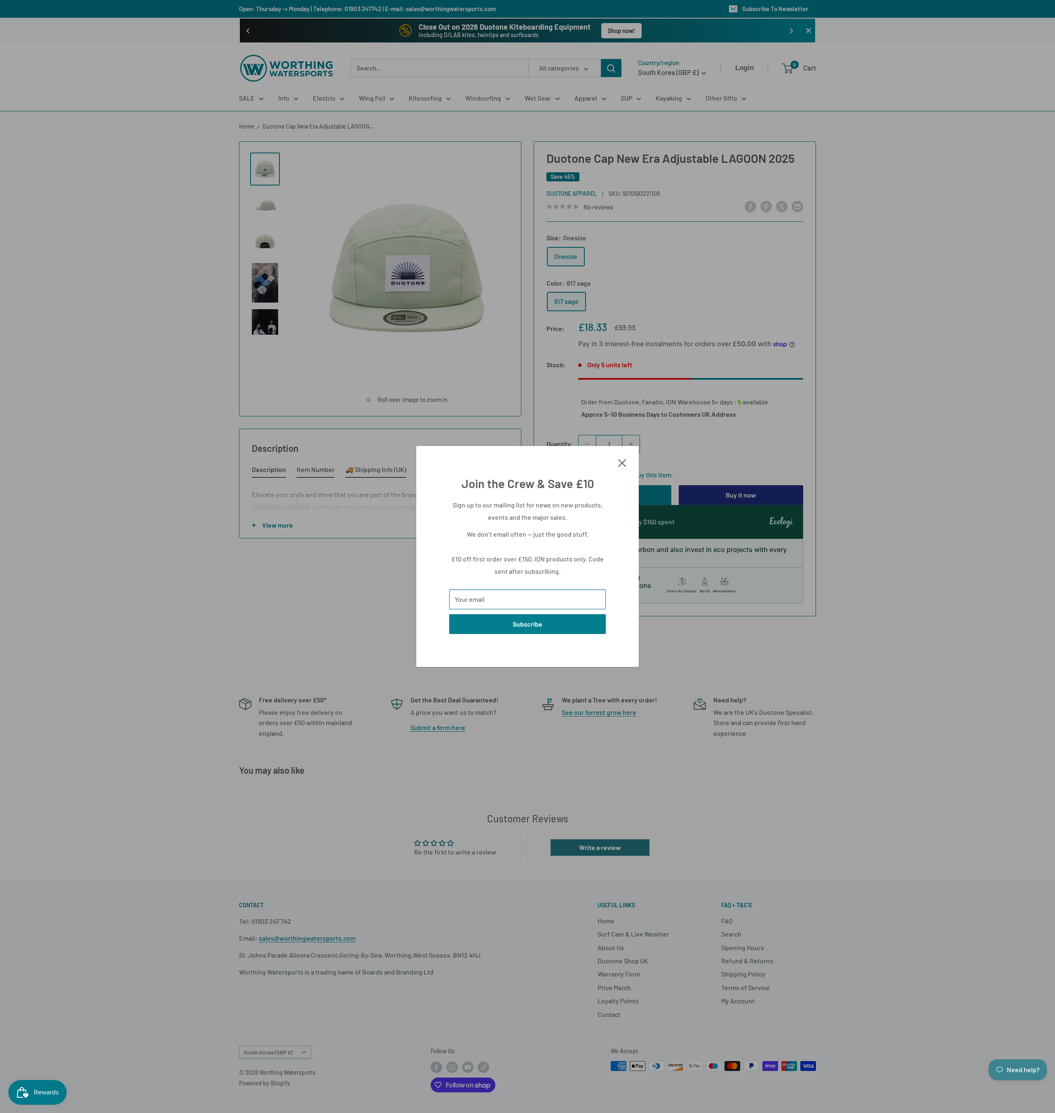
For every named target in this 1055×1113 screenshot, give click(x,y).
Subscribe (527, 624)
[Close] (622, 462)
